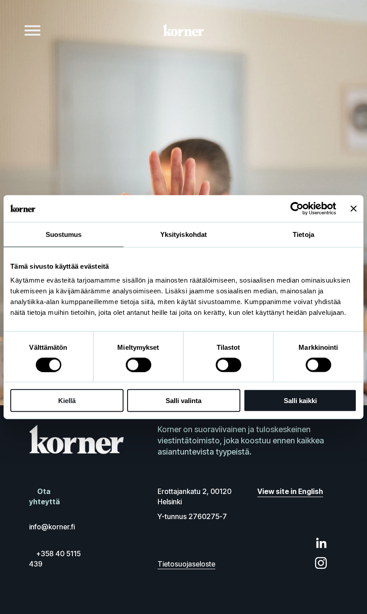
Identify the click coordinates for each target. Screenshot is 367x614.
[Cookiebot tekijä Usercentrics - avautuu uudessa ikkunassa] (297, 208)
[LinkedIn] (321, 543)
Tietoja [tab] (303, 234)
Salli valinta (183, 400)
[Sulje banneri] (353, 208)
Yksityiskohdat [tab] (183, 234)
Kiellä (67, 400)
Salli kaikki (300, 400)
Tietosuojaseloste (186, 564)
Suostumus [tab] (64, 234)
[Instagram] (321, 563)
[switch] (138, 364)
